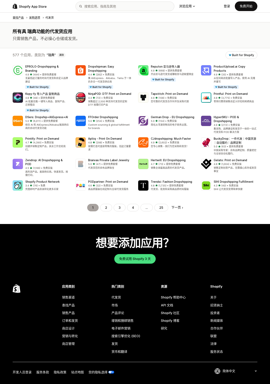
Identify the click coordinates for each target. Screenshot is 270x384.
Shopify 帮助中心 (173, 297)
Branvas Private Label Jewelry (108, 160)
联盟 (213, 336)
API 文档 (167, 305)
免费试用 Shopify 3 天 (135, 259)
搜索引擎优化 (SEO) (125, 336)
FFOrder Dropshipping (103, 117)
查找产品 (68, 305)
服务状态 (216, 352)
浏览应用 (185, 6)
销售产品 (68, 313)
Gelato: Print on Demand (230, 160)
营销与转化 (70, 336)
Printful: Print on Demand (231, 93)
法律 (213, 344)
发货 (114, 344)
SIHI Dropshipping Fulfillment (233, 181)
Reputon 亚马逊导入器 (165, 66)
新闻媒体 (216, 321)
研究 (164, 328)
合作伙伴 (216, 328)
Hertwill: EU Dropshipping (168, 160)
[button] (41, 77)
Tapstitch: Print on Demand (169, 93)
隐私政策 (60, 372)
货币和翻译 (119, 352)
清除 (61, 55)
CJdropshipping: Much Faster (171, 138)
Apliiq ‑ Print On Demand (105, 138)
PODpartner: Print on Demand (108, 181)
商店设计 (68, 328)
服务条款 (42, 372)
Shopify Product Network (42, 181)
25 (161, 208)
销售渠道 (68, 297)
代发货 (116, 297)
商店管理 (68, 344)
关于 (213, 297)
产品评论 (117, 313)
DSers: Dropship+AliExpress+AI (46, 117)
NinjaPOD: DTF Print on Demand (109, 93)
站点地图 (77, 372)
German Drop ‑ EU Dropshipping (172, 117)
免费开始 (246, 6)
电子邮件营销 (120, 328)
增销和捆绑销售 (122, 321)
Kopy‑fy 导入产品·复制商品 (42, 93)
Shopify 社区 (170, 313)
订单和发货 (70, 321)
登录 (227, 6)
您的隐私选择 (98, 372)
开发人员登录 (22, 372)
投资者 (215, 313)
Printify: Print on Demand (42, 138)
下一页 (176, 207)
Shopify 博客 (170, 321)
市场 (114, 305)
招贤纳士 (216, 305)
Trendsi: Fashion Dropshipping (171, 181)
